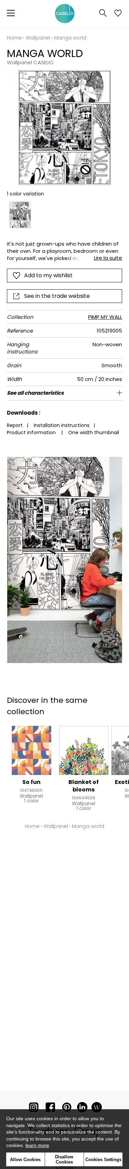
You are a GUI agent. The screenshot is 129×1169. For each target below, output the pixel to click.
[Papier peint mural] (97, 1108)
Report (15, 425)
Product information (31, 432)
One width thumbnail (93, 432)
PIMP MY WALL (105, 317)
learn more (37, 1145)
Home (14, 37)
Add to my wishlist (48, 275)
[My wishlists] (118, 14)
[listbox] (64, 215)
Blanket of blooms (83, 786)
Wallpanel (38, 37)
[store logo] (65, 14)
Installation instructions (61, 425)
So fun (31, 782)
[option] (20, 215)
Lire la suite (108, 257)
